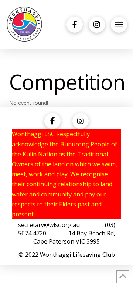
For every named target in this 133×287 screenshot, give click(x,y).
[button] (119, 25)
